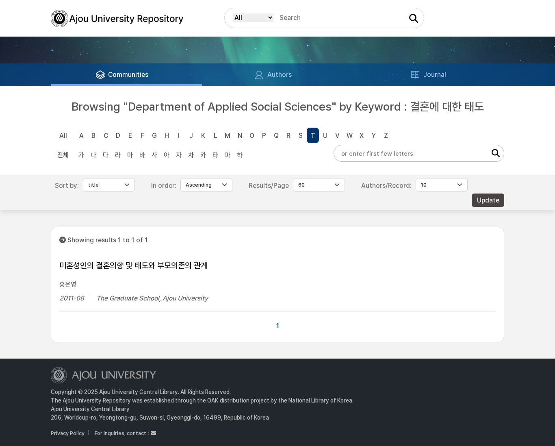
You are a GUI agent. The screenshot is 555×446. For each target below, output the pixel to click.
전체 (63, 155)
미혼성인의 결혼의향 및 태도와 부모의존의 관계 (133, 265)
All (63, 135)
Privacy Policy (68, 433)
